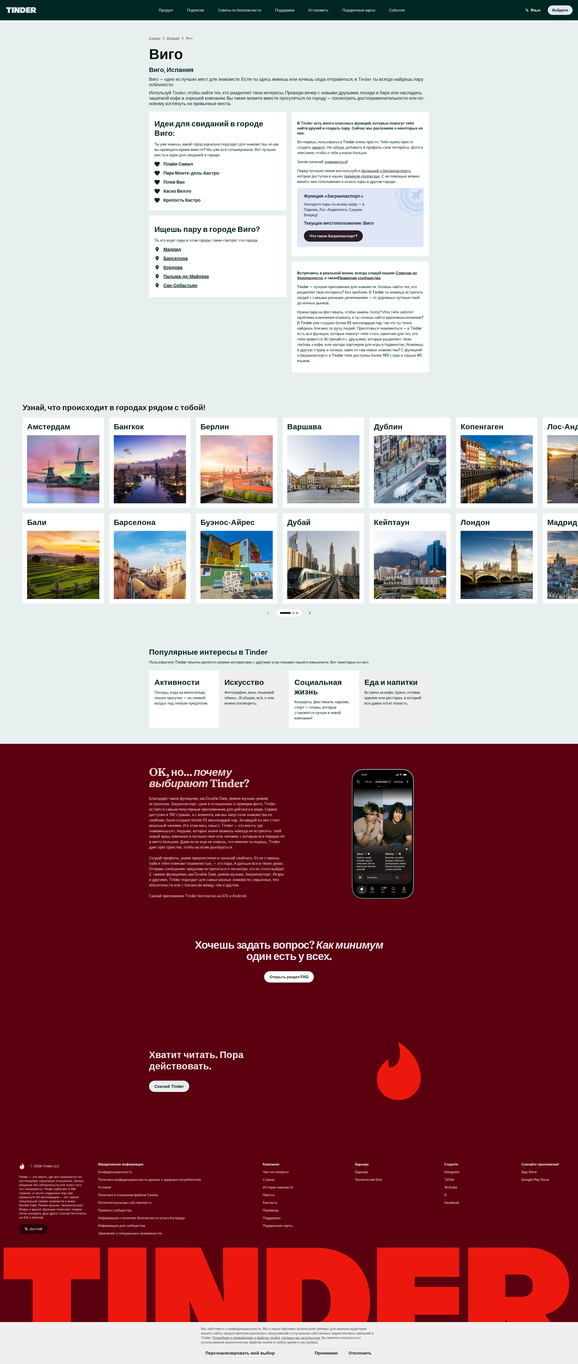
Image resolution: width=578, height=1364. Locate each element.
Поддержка (271, 1218)
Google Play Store (535, 1179)
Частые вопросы (276, 1172)
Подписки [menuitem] (195, 10)
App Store (529, 1172)
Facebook (451, 1202)
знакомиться (335, 162)
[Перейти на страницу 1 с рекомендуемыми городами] (285, 613)
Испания (173, 38)
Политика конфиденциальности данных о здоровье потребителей (149, 1179)
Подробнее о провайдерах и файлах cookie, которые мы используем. (266, 1337)
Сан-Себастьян (180, 285)
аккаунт (318, 147)
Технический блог (368, 1179)
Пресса (268, 1195)
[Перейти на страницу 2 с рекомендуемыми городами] (293, 613)
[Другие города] (309, 613)
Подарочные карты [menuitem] (358, 10)
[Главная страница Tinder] (21, 10)
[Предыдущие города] (268, 613)
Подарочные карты (278, 1225)
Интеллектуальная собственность (125, 1202)
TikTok (449, 1179)
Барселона (175, 258)
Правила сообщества (114, 1210)
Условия (104, 1187)
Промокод (270, 1210)
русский (36, 1228)
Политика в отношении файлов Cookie (128, 1195)
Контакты (270, 1202)
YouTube (450, 1187)
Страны (154, 38)
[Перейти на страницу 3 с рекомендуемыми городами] (297, 613)
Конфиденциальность (115, 1172)
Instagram (451, 1172)
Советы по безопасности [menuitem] (239, 10)
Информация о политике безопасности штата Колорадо (141, 1218)
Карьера (361, 1172)
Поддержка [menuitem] (284, 10)
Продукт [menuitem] (166, 10)
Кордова (172, 267)
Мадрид (172, 249)
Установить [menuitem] (318, 10)
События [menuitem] (397, 10)
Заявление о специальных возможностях (130, 1233)
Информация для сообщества (121, 1225)
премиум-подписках (362, 176)
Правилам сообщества (359, 278)
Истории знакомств (278, 1187)
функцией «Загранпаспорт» (385, 171)
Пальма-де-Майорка (186, 276)
